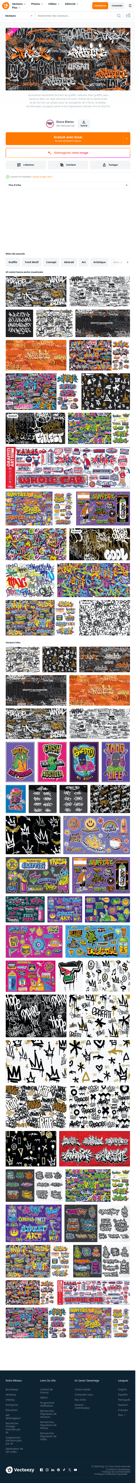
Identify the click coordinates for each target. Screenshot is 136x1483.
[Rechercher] (119, 15)
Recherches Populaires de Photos (47, 1423)
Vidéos (52, 4)
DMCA (42, 1396)
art (84, 261)
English (119, 1388)
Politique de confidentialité (113, 1470)
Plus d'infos (15, 183)
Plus (14, 7)
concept (51, 261)
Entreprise (12, 1403)
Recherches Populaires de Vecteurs (47, 1412)
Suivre (84, 125)
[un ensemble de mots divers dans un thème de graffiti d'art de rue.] (43, 798)
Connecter (117, 5)
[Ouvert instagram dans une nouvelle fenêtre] (47, 1468)
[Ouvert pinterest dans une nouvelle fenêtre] (58, 1468)
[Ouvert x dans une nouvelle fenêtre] (69, 1468)
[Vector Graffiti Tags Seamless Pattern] (104, 616)
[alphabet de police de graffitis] (19, 322)
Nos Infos (78, 1398)
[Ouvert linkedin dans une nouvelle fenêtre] (52, 1468)
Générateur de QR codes (13, 1449)
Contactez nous (82, 1393)
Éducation (12, 1408)
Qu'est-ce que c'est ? (42, 176)
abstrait (69, 261)
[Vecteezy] (5, 5)
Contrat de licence (45, 1389)
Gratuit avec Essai (68, 138)
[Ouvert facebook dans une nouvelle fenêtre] (41, 1468)
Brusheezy (12, 1388)
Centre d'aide (81, 1388)
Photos (35, 4)
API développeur (13, 1415)
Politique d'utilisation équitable (108, 1472)
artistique (100, 261)
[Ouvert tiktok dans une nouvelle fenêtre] (64, 1468)
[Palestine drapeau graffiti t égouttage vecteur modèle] (70, 975)
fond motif (31, 261)
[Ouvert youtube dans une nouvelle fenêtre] (75, 1468)
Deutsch (120, 1403)
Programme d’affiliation (46, 1403)
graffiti (12, 261)
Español (120, 1393)
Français (120, 1408)
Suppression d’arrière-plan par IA (14, 1439)
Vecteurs (17, 4)
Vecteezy (11, 1393)
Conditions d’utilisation (115, 1468)
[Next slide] (122, 261)
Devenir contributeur (80, 1405)
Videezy (10, 1398)
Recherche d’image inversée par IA (13, 1426)
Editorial (70, 4)
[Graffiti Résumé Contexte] (30, 579)
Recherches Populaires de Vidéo (47, 1435)
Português (121, 1398)
